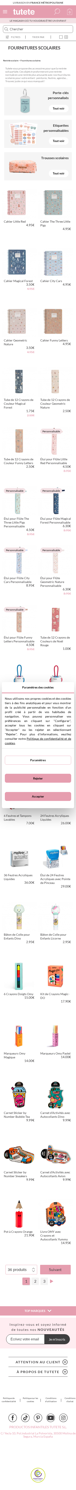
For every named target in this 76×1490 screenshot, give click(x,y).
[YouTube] (50, 1418)
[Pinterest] (38, 1418)
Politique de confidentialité (9, 1400)
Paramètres (38, 760)
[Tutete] (24, 12)
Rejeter (38, 778)
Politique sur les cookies (30, 1400)
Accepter (38, 796)
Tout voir (59, 108)
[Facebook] (12, 1418)
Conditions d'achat (70, 1400)
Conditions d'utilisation (51, 1400)
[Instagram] (63, 1418)
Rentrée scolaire (10, 60)
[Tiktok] (25, 1418)
